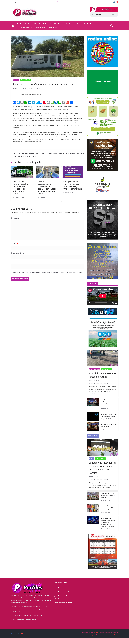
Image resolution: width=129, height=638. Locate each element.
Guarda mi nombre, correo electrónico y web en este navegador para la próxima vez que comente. (47, 272)
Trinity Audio (31, 94)
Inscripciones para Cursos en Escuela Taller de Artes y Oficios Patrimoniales (72, 185)
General (67, 23)
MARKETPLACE (52, 28)
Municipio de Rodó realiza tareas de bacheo (102, 375)
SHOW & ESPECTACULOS (24, 28)
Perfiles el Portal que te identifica (33, 88)
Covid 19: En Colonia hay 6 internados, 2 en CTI (65, 153)
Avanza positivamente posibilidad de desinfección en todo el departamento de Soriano (47, 187)
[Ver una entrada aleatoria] (116, 25)
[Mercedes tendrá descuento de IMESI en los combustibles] (93, 509)
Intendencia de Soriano (62, 588)
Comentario (15, 218)
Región (91, 458)
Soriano (35, 23)
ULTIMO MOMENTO (23, 23)
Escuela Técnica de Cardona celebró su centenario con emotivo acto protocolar (108, 403)
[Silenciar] (113, 303)
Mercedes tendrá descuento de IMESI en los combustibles (108, 508)
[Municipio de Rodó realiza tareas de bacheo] (102, 358)
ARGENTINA (87, 23)
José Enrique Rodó (94, 369)
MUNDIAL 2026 (40, 28)
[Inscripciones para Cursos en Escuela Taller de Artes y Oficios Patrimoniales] (72, 168)
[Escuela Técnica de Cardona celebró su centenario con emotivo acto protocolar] (93, 404)
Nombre (14, 244)
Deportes (57, 23)
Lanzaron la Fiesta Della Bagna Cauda (45, 2)
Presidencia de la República (63, 602)
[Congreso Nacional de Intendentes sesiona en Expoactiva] (93, 497)
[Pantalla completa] (116, 303)
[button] (39, 23)
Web (12, 262)
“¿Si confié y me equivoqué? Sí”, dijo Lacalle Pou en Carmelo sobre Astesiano (28, 154)
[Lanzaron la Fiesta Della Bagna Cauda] (93, 426)
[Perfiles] (13, 25)
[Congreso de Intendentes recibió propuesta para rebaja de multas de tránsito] (102, 447)
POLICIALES (76, 23)
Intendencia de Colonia (61, 592)
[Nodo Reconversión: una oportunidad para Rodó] (93, 416)
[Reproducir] (89, 303)
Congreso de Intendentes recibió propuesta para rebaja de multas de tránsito (102, 467)
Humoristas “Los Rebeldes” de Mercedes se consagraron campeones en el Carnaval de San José (108, 522)
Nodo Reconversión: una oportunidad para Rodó (108, 415)
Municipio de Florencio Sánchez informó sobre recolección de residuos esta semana (20, 187)
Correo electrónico (18, 253)
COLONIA (46, 23)
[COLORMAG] (27, 583)
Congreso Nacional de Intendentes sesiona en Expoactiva (108, 496)
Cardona (15, 79)
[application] (102, 296)
